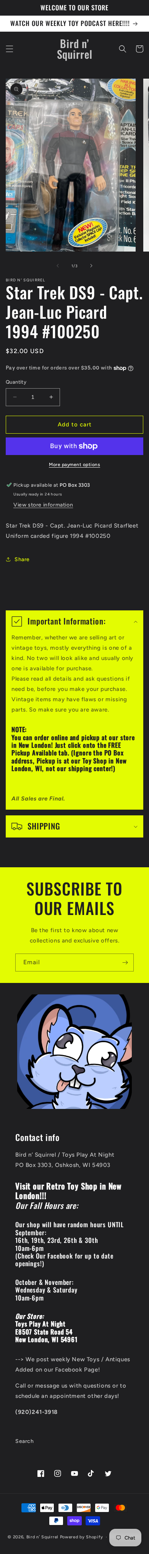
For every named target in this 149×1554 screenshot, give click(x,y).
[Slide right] (91, 265)
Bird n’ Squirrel (43, 1537)
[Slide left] (57, 265)
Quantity (16, 382)
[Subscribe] (125, 962)
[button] (9, 48)
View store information (43, 505)
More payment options (74, 464)
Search (24, 1441)
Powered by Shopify (81, 1537)
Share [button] (22, 559)
